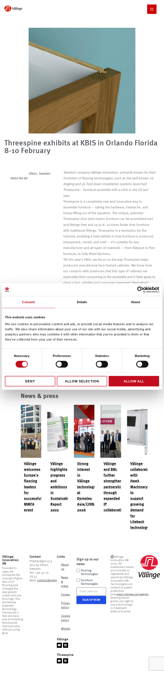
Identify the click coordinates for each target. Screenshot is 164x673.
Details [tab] (82, 302)
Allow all (134, 381)
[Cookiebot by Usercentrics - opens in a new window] (140, 290)
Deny (30, 381)
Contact (65, 594)
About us (65, 567)
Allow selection (82, 381)
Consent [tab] (28, 302)
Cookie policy (65, 618)
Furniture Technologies (89, 582)
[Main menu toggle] (152, 9)
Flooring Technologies (89, 572)
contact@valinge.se (50, 580)
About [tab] (135, 302)
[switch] (62, 364)
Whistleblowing (65, 628)
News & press (64, 582)
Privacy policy (65, 605)
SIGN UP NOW (91, 599)
